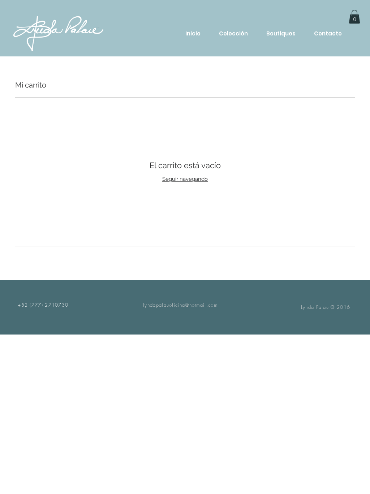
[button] (354, 17)
